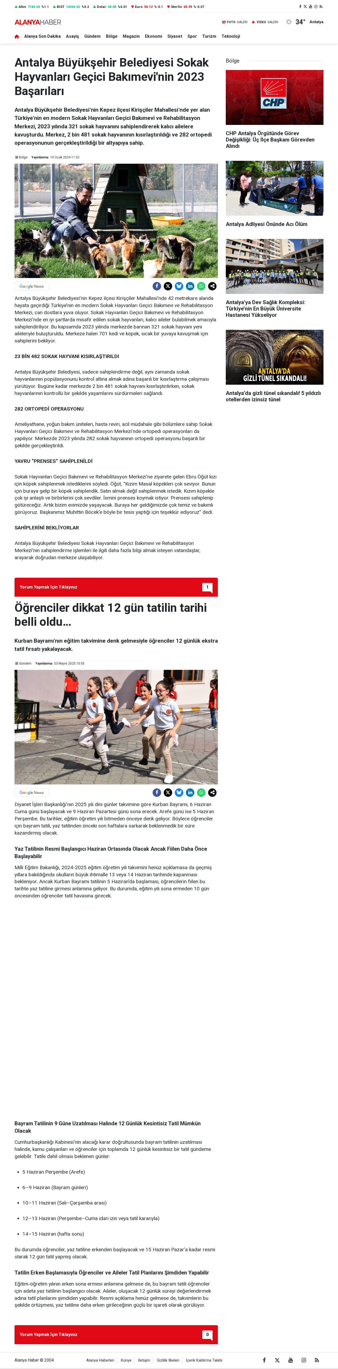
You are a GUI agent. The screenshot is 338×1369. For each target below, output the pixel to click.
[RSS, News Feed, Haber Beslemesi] (320, 7)
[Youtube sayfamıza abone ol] (310, 7)
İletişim (144, 1360)
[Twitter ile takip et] (305, 7)
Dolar (101, 6)
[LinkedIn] (190, 286)
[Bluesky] (179, 286)
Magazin (131, 36)
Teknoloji (231, 36)
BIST (60, 6)
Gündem (92, 36)
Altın (22, 6)
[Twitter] (168, 286)
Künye (126, 1360)
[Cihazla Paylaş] (212, 286)
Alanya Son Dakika (42, 36)
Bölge (112, 36)
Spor (192, 36)
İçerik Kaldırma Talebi (204, 1360)
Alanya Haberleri (100, 1360)
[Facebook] (157, 286)
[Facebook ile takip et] (300, 7)
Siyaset (174, 36)
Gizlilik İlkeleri (168, 1360)
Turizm (209, 36)
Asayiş (72, 36)
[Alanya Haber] (38, 22)
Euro (139, 6)
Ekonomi (153, 36)
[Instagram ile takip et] (315, 7)
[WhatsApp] (201, 286)
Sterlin (176, 6)
